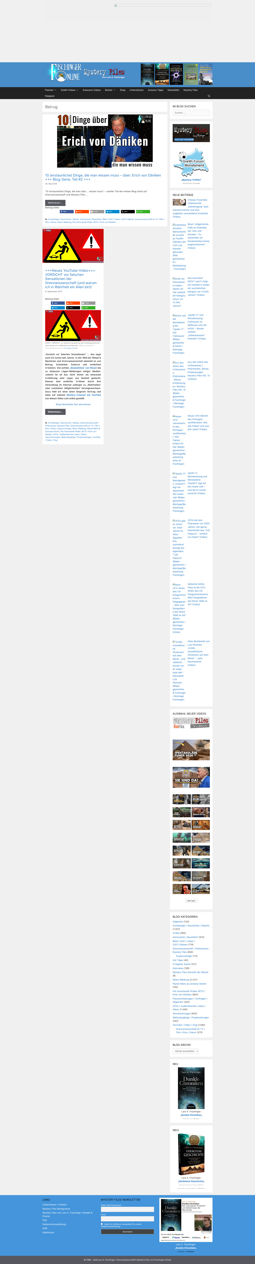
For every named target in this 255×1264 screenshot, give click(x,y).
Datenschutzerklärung (54, 1224)
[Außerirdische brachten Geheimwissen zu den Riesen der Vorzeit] (182, 851)
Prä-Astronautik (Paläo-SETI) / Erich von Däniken (94, 222)
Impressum (48, 1232)
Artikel (176, 933)
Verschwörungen (52, 437)
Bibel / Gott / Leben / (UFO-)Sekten (118, 219)
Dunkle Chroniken (191, 1115)
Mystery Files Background (56, 1208)
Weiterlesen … (55, 202)
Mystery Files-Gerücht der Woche (190, 972)
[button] (67, 211)
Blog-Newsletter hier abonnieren (73, 404)
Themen (49, 90)
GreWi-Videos (68, 90)
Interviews (178, 968)
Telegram (50, 96)
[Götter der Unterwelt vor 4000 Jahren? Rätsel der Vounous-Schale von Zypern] (201, 812)
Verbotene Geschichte (191, 1181)
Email (103, 1214)
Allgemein (178, 921)
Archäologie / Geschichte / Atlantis (63, 219)
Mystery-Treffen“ (191, 179)
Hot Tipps (178, 960)
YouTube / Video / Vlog (185, 1025)
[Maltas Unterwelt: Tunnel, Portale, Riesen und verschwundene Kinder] (201, 825)
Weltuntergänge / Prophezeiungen (76, 437)
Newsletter (173, 90)
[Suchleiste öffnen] (208, 96)
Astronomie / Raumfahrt (91, 219)
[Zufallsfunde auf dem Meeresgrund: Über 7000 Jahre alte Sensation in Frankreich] (182, 838)
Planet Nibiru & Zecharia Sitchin (189, 983)
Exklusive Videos (92, 90)
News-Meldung (64, 222)
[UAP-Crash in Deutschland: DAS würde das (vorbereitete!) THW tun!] (201, 889)
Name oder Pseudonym (111, 1205)
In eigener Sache (181, 964)
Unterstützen (137, 90)
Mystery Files (191, 90)
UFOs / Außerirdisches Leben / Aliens (69, 434)
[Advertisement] (127, 42)
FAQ (44, 1220)
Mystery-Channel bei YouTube (84, 395)
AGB (44, 1228)
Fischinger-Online (70, 348)
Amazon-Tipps (155, 90)
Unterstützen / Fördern (54, 1204)
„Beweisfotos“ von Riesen (84, 368)
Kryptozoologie (64, 428)
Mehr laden (191, 901)
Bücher (108, 90)
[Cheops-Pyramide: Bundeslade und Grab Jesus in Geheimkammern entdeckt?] (201, 838)
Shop (122, 90)
